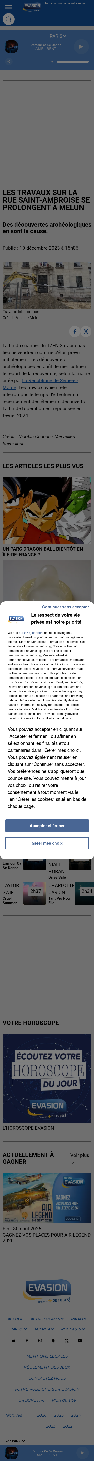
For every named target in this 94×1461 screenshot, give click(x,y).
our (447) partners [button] (31, 632)
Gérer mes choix (47, 843)
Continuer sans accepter (65, 607)
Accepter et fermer (47, 825)
